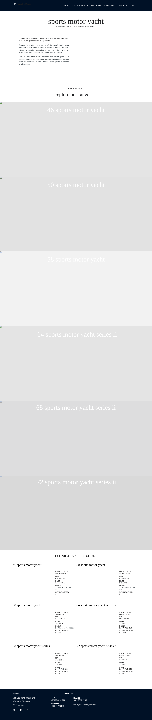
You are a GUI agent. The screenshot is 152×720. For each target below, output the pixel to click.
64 (40, 334)
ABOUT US (123, 6)
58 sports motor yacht (76, 259)
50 (50, 184)
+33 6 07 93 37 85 (80, 700)
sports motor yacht (79, 109)
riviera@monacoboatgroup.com (84, 705)
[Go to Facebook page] (27, 710)
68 (39, 407)
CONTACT (134, 6)
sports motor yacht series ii (80, 334)
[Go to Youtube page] (21, 710)
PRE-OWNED (96, 6)
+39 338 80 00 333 (58, 700)
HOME (66, 6)
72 (40, 482)
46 (50, 109)
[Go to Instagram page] (14, 710)
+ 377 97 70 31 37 (57, 706)
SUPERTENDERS (110, 6)
